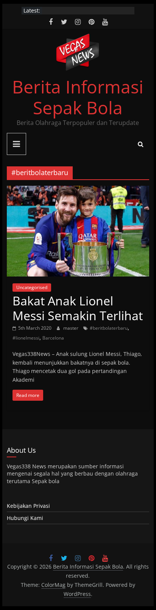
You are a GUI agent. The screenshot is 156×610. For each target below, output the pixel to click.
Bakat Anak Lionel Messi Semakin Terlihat (77, 307)
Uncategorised (31, 287)
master (71, 328)
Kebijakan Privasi (28, 505)
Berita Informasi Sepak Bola (78, 97)
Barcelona (53, 338)
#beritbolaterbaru (109, 328)
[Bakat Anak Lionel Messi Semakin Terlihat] (78, 190)
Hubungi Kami (25, 518)
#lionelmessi (25, 338)
